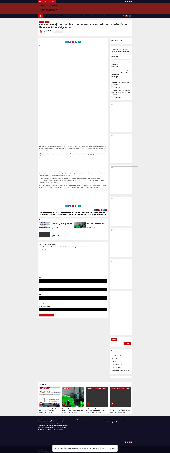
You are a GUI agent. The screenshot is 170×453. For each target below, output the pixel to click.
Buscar (114, 339)
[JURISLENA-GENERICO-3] (73, 196)
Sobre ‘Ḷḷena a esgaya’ (117, 355)
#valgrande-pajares (58, 32)
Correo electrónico (44, 286)
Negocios (103, 16)
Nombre (41, 277)
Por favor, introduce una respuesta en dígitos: (50, 303)
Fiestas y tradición (58, 16)
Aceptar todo (96, 448)
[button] (123, 16)
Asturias (85, 16)
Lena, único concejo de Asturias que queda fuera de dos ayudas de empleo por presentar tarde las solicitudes (62, 225)
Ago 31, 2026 (56, 229)
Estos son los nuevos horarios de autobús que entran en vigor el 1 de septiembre (97, 225)
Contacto (114, 361)
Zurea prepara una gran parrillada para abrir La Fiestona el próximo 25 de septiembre (120, 82)
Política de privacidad (117, 364)
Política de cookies (116, 367)
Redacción (48, 30)
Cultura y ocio (69, 16)
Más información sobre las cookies (120, 370)
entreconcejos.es (94, 16)
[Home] (40, 16)
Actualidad (47, 16)
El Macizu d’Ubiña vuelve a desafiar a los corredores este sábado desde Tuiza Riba (121, 92)
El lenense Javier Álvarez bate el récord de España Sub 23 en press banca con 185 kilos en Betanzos (90, 213)
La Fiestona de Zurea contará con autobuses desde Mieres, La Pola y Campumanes (61, 234)
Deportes (78, 16)
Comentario (42, 250)
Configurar (112, 448)
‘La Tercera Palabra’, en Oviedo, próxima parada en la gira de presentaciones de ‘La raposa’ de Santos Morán (56, 213)
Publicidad (114, 358)
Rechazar (104, 448)
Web (40, 294)
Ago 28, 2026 (56, 237)
